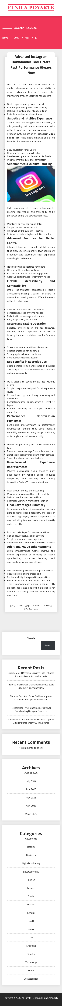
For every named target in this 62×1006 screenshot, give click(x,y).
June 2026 (31, 789)
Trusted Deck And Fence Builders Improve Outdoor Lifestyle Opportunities (31, 697)
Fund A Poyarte (31, 7)
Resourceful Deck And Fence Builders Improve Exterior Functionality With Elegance (31, 721)
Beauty (31, 847)
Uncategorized (31, 979)
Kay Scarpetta (18, 605)
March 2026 (31, 814)
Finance (31, 888)
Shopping (31, 946)
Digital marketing (31, 863)
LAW (31, 937)
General (31, 913)
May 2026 (31, 797)
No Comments (32, 608)
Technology (47, 606)
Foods (31, 896)
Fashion (31, 880)
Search (31, 638)
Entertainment (31, 871)
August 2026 (31, 773)
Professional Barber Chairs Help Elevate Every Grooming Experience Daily (31, 686)
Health (31, 921)
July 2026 (31, 781)
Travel (31, 970)
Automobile (31, 838)
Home (31, 929)
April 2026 (31, 806)
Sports (31, 954)
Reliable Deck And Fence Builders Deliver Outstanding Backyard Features (31, 709)
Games (31, 904)
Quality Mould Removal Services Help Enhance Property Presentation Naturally (31, 674)
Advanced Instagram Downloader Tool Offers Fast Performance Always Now (31, 65)
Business (31, 855)
